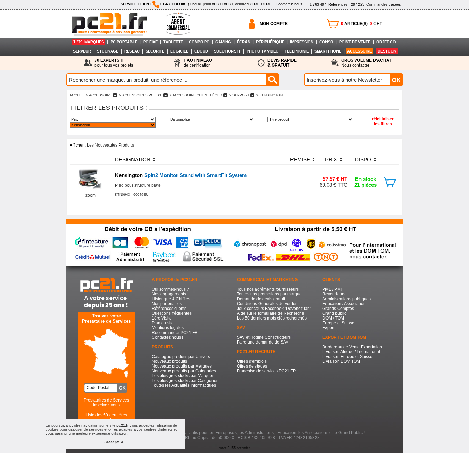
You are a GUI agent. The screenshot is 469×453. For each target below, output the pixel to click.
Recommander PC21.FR (175, 332)
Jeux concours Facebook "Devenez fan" (274, 308)
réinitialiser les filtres (383, 121)
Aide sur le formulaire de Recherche (270, 313)
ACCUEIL (77, 95)
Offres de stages (252, 366)
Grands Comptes (338, 308)
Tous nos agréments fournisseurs (268, 289)
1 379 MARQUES (88, 42)
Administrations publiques (346, 299)
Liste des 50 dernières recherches (106, 417)
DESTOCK (387, 51)
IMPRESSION (301, 42)
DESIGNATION (132, 159)
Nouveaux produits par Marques (182, 366)
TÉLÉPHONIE (297, 51)
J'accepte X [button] (113, 442)
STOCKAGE (107, 51)
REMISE (300, 159)
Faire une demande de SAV (262, 342)
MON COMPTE (274, 23)
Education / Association (344, 303)
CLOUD (201, 51)
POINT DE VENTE (354, 42)
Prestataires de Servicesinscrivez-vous (106, 402)
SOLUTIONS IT (227, 51)
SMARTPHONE (327, 51)
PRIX (331, 159)
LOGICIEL (179, 51)
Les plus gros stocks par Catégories (185, 380)
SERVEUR (82, 51)
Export (328, 327)
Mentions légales (168, 327)
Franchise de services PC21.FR (266, 371)
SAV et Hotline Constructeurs (264, 337)
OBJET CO (386, 42)
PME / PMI (332, 289)
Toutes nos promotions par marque (269, 294)
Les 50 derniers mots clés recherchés (272, 318)
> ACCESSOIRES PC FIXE (140, 95)
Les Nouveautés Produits (110, 145)
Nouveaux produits (169, 361)
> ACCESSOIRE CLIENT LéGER (196, 95)
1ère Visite (162, 318)
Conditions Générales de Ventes (267, 303)
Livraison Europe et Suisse (347, 356)
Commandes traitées (376, 4)
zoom (90, 195)
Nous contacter (366, 63)
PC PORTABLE (124, 42)
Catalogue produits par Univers (181, 356)
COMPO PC (199, 42)
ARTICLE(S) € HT (361, 23)
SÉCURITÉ (155, 51)
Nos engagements (169, 294)
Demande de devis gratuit (261, 299)
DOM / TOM (333, 318)
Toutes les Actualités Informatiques (184, 385)
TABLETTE (173, 42)
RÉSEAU (132, 51)
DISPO (363, 159)
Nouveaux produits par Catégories (184, 371)
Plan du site (163, 323)
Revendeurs (333, 294)
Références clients (169, 308)
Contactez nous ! (167, 337)
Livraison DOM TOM (341, 361)
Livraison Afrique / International (351, 351)
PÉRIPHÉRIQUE (270, 42)
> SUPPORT (239, 95)
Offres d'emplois (252, 361)
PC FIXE (150, 42)
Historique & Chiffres (171, 299)
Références (329, 4)
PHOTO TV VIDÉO (263, 51)
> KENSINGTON (269, 95)
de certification (198, 63)
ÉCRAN (243, 42)
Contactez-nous (289, 4)
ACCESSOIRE (359, 51)
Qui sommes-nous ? (170, 289)
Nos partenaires (167, 303)
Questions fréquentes (172, 313)
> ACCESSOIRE (99, 95)
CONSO (326, 42)
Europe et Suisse (338, 323)
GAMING (223, 42)
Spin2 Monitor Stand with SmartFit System (181, 175)
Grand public (334, 313)
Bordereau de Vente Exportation (352, 347)
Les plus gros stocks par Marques (183, 375)
